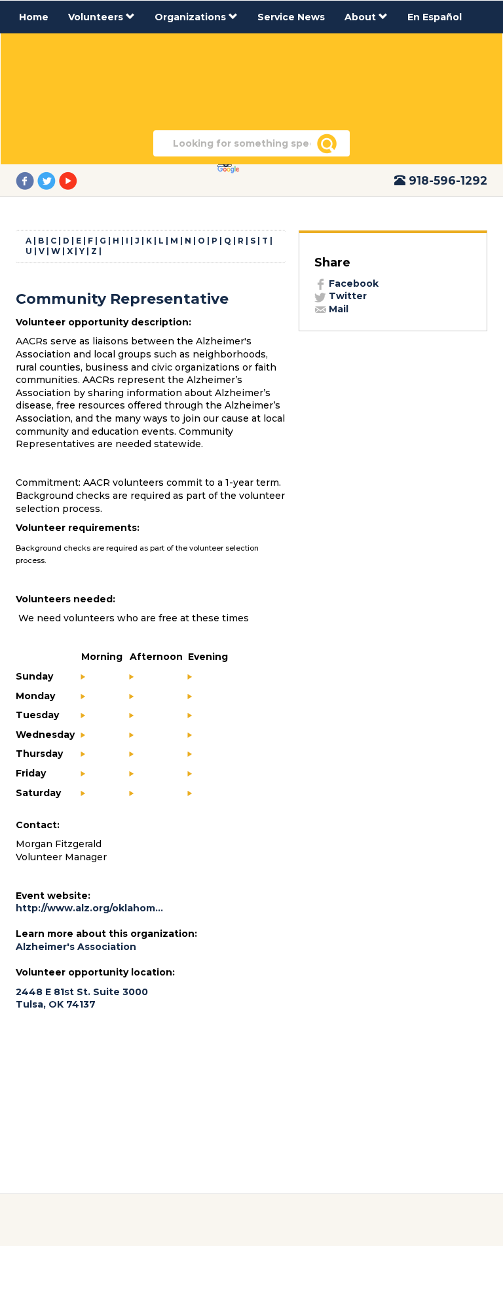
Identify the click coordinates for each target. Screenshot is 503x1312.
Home (33, 17)
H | (118, 241)
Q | (230, 241)
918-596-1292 (448, 180)
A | (31, 241)
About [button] (362, 17)
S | (255, 241)
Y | (84, 251)
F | (93, 241)
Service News (291, 17)
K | (151, 241)
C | (55, 241)
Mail (337, 309)
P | (217, 241)
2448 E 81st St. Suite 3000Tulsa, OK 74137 (82, 998)
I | (129, 241)
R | (243, 241)
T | (267, 241)
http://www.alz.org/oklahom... (89, 908)
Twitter (346, 296)
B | (43, 241)
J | (139, 241)
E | (81, 241)
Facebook (352, 283)
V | (44, 251)
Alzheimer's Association (77, 947)
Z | (96, 251)
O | (204, 241)
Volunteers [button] (97, 17)
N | (190, 241)
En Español (434, 17)
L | (163, 241)
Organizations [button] (192, 17)
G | (105, 241)
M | (176, 241)
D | (68, 241)
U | (31, 251)
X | (72, 251)
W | (58, 251)
